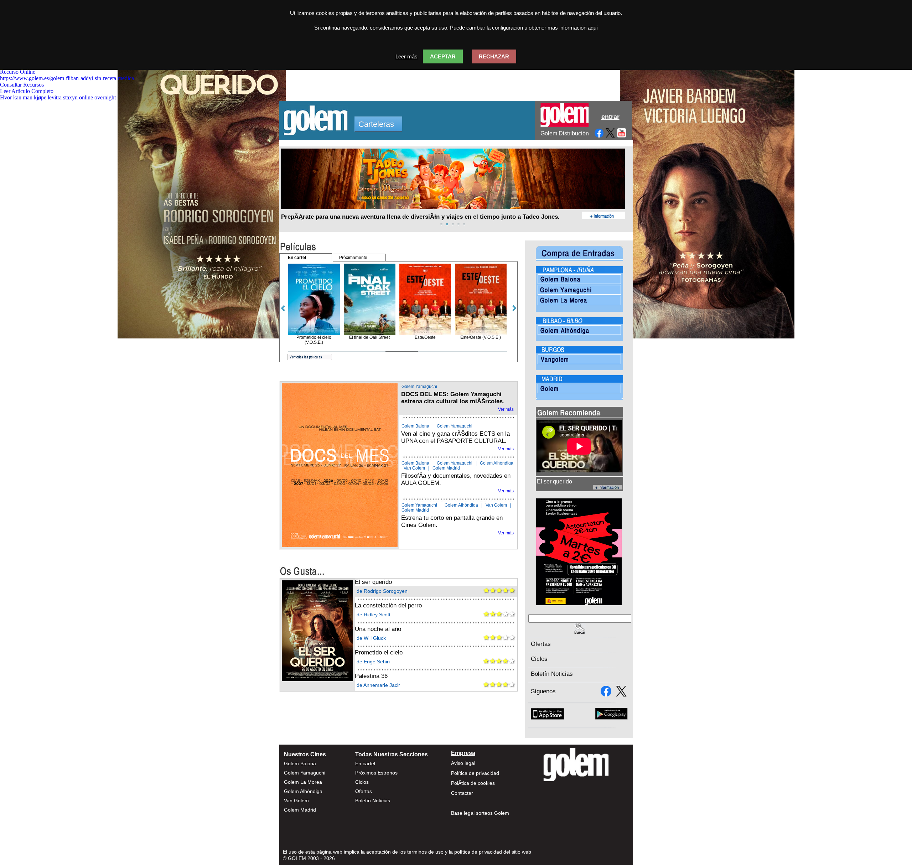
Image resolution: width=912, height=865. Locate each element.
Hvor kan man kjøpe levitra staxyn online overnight (58, 97)
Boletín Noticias (552, 673)
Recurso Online (17, 72)
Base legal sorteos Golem (480, 813)
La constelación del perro (388, 605)
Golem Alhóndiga (496, 463)
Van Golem (414, 468)
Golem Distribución (564, 133)
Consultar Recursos (22, 85)
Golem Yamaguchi (419, 386)
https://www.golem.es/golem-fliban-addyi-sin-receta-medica (67, 78)
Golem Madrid (446, 468)
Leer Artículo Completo (26, 91)
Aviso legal (463, 763)
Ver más (506, 409)
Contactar (462, 793)
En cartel (365, 763)
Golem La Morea (303, 782)
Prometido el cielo (379, 652)
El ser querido (373, 582)
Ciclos (539, 659)
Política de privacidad (475, 773)
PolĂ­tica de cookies (473, 783)
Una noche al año (378, 629)
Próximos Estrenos (376, 773)
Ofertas (541, 644)
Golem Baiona (415, 426)
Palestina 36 (371, 676)
